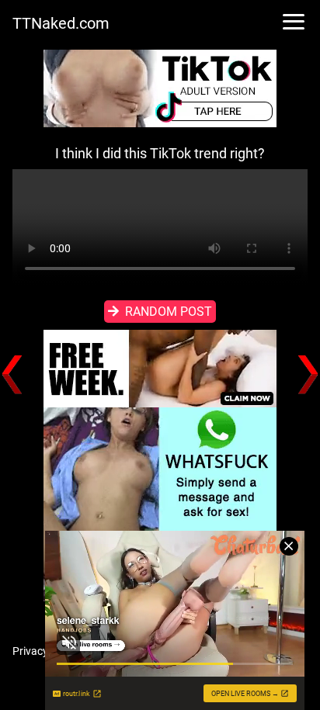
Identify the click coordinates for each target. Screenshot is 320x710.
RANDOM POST (168, 311)
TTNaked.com (61, 23)
